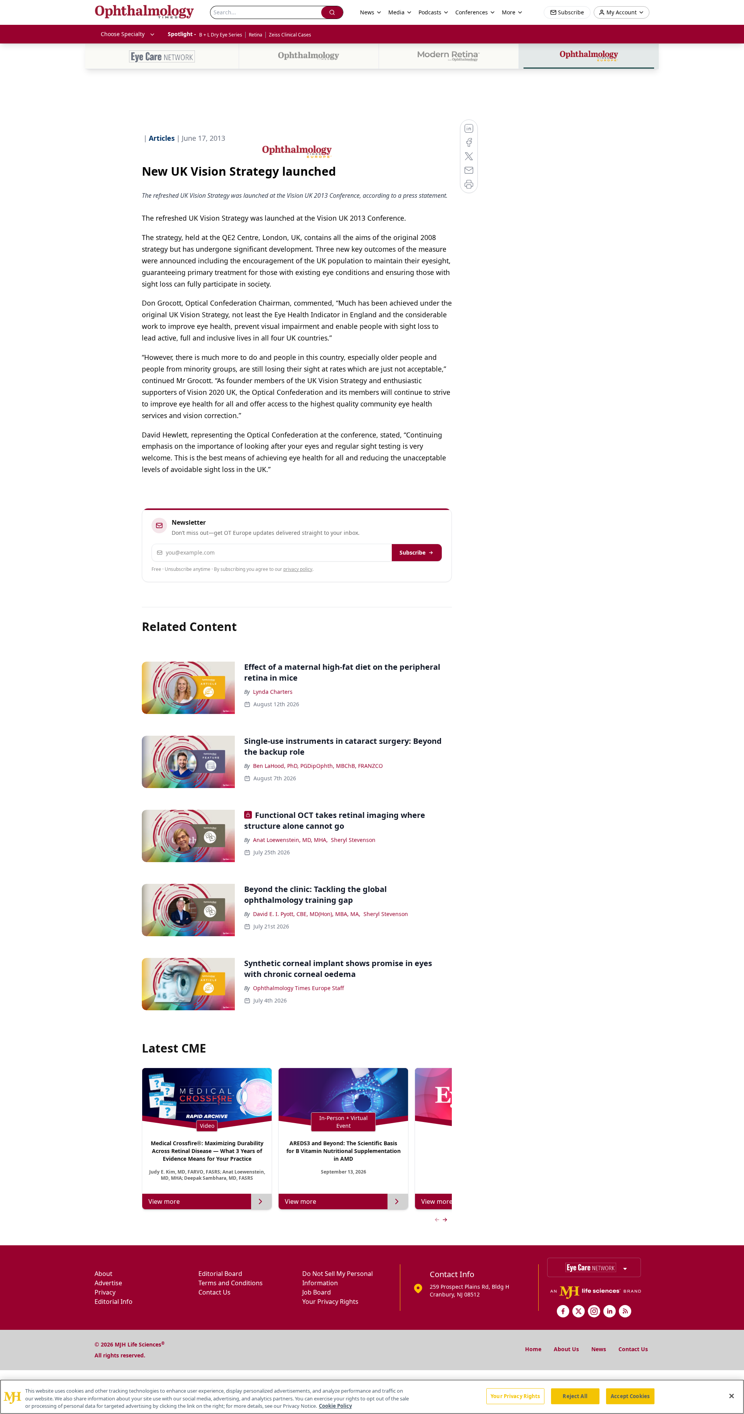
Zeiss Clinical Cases (290, 34)
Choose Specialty (123, 34)
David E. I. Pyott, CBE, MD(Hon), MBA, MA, (306, 914)
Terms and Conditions (230, 1283)
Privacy (105, 1292)
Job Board (316, 1292)
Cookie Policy (335, 1405)
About (103, 1273)
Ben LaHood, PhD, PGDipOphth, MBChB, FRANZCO (318, 765)
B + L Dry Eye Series (220, 34)
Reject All (575, 1395)
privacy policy (297, 569)
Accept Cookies (630, 1395)
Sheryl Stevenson (353, 840)
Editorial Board (220, 1273)
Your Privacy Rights (330, 1301)
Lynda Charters (273, 691)
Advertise (108, 1283)
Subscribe (412, 552)
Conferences (471, 12)
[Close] (731, 1395)
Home (533, 1349)
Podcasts (429, 12)
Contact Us (214, 1292)
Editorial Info (114, 1301)
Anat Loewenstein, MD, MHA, (290, 840)
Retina (255, 34)
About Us (566, 1349)
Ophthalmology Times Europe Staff (298, 988)
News (598, 1349)
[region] (372, 1396)
